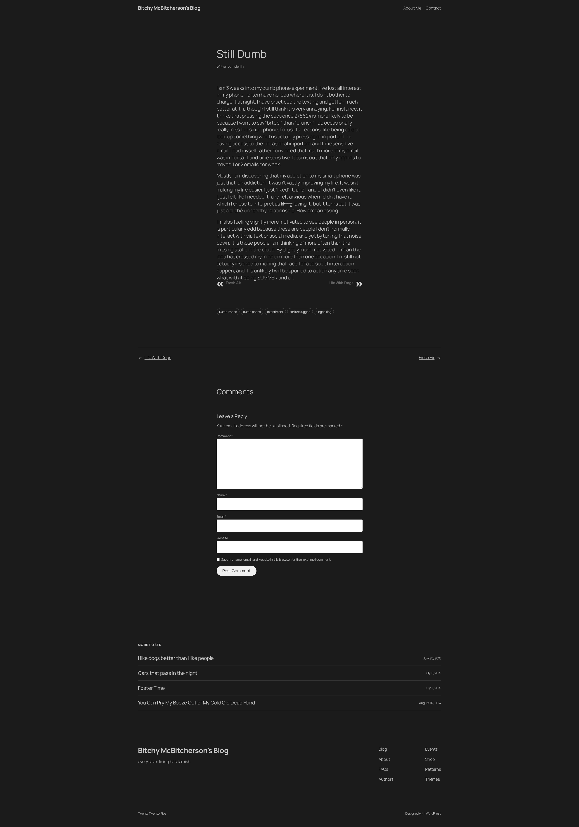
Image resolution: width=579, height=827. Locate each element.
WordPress (433, 813)
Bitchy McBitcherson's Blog (169, 8)
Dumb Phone (228, 312)
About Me (412, 8)
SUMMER (267, 277)
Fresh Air (233, 283)
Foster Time (151, 688)
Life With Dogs (341, 283)
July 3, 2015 (433, 688)
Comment (225, 436)
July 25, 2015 (432, 658)
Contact (433, 8)
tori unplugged (300, 312)
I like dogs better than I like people (176, 658)
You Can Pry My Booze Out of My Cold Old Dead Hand (196, 703)
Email (221, 516)
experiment (275, 312)
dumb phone (252, 312)
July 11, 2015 (433, 673)
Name (222, 495)
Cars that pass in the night (167, 673)
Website (222, 538)
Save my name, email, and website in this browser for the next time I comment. (276, 559)
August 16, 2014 (430, 703)
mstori (236, 66)
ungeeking (323, 312)
